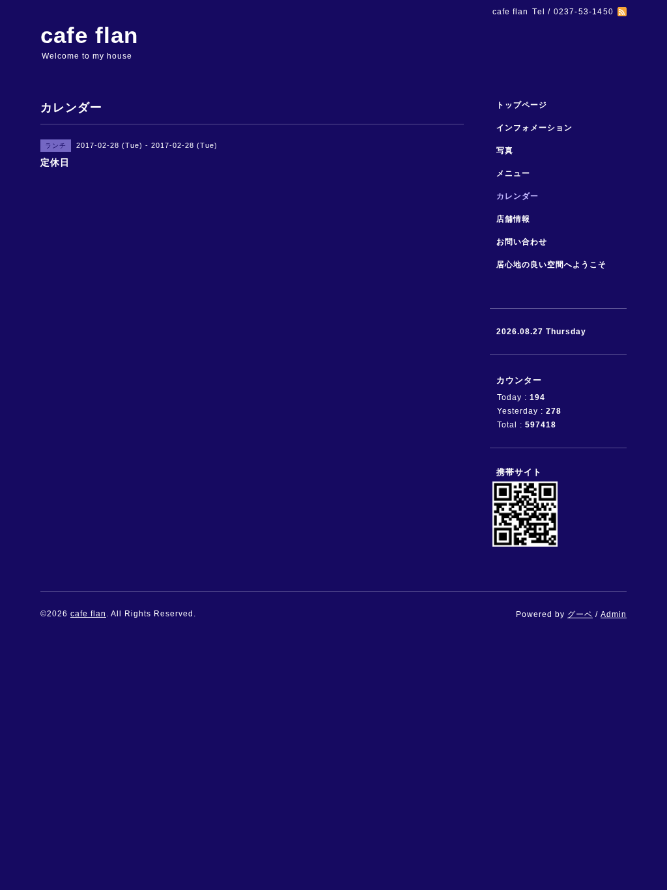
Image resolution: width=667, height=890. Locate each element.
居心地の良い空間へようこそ (551, 264)
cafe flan (89, 35)
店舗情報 (513, 218)
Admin (614, 614)
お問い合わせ (521, 241)
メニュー (513, 173)
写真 (504, 150)
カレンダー (517, 196)
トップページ (521, 104)
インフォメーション (534, 127)
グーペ (580, 614)
